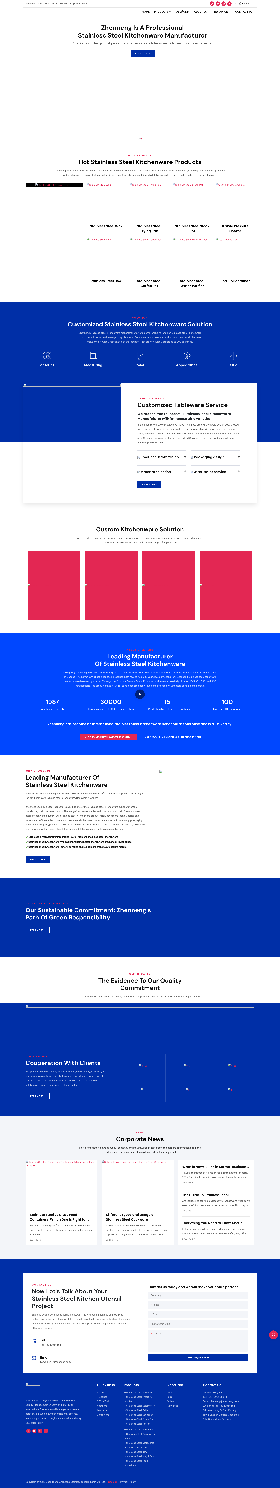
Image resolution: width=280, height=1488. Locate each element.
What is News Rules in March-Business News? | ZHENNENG (214, 1167)
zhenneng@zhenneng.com (224, 1401)
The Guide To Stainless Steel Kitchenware (205, 1195)
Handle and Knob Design (162, 588)
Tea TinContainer (235, 281)
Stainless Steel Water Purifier (192, 283)
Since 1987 (33, 26)
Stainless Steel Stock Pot (192, 228)
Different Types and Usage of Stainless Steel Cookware (130, 1217)
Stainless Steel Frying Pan (149, 228)
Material (46, 365)
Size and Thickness (49, 591)
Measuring (93, 365)
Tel (42, 1340)
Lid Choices (214, 591)
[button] (138, 138)
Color (140, 365)
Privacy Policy (128, 1482)
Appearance (186, 365)
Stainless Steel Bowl (106, 281)
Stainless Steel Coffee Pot (149, 283)
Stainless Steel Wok (106, 226)
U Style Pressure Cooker (235, 228)
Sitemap (112, 1482)
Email (45, 1357)
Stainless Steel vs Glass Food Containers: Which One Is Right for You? (58, 1217)
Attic (233, 365)
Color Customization (108, 595)
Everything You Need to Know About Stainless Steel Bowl (212, 1223)
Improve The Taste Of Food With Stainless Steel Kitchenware (74, 37)
